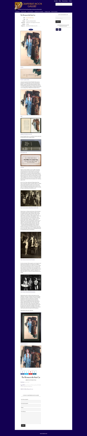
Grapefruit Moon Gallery (28, 6)
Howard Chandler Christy (30, 17)
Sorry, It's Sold (27, 382)
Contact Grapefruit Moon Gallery (31, 395)
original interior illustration (27, 386)
